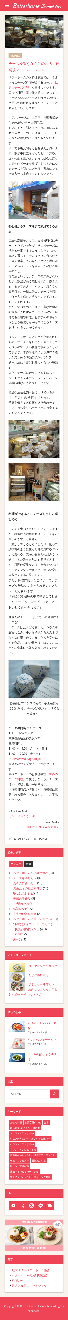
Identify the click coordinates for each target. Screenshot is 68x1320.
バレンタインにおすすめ (23, 1149)
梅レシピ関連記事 (19, 1166)
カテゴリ (16, 863)
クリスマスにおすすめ (22, 1133)
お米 (46, 1122)
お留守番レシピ (33, 1122)
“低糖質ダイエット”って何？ (31, 924)
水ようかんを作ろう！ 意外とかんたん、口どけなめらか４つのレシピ (33, 989)
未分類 (17, 939)
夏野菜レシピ (39, 1160)
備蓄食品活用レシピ (20, 1155)
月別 (28, 863)
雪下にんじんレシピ (20, 1177)
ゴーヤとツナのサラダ (42, 966)
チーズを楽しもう (24, 878)
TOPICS (43, 838)
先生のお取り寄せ (24, 914)
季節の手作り (22, 898)
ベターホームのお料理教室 (29, 1275)
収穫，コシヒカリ (19, 1160)
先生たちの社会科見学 (27, 888)
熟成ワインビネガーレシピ (24, 1171)
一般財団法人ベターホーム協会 (29, 1270)
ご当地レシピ (22, 904)
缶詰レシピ (20, 909)
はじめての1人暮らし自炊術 (25, 1127)
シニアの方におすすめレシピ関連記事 (30, 1138)
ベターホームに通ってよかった (33, 919)
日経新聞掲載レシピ (26, 929)
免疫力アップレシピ (44, 1155)
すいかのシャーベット (42, 1039)
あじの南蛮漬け (38, 975)
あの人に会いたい (24, 883)
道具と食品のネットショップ (31, 1285)
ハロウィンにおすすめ (22, 1144)
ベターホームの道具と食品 (30, 873)
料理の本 (18, 1280)
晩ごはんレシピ (23, 893)
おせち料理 (16, 1122)
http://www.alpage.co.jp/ (25, 759)
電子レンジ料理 (42, 1177)
